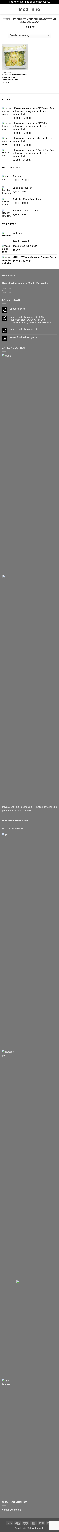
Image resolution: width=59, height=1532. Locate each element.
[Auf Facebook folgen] (4, 290)
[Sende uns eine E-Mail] (10, 290)
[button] (4, 9)
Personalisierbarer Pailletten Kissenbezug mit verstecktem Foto (15, 77)
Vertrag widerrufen (11, 1510)
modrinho (29, 9)
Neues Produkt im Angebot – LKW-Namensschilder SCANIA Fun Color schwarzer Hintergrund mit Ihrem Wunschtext (32, 320)
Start (6, 19)
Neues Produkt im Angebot (23, 329)
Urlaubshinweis (17, 309)
